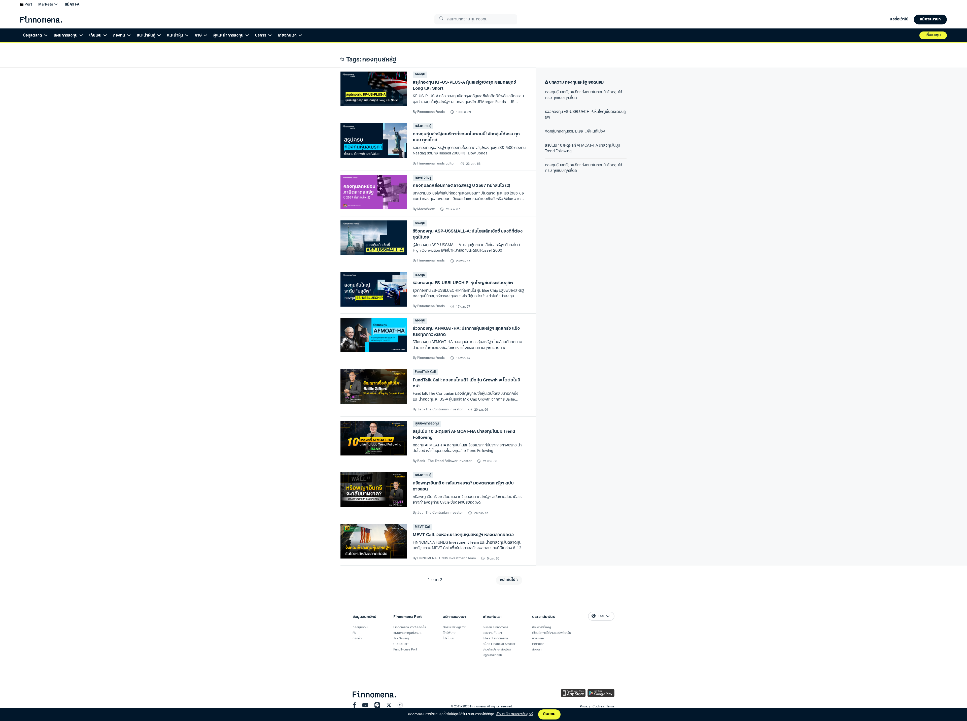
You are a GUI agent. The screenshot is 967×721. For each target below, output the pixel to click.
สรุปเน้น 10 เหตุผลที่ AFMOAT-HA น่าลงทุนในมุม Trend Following (582, 148)
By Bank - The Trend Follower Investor (442, 461)
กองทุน (420, 74)
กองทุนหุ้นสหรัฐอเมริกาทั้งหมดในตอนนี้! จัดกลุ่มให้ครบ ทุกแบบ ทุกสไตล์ (583, 95)
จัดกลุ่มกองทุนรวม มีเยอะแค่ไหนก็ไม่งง (575, 132)
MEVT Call (422, 527)
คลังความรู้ (423, 126)
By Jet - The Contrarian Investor (438, 409)
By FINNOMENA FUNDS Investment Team (444, 558)
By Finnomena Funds (429, 112)
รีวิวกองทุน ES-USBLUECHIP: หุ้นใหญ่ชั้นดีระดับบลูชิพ (585, 115)
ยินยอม (549, 714)
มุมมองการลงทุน (427, 423)
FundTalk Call (425, 372)
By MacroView (424, 209)
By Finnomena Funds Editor (434, 163)
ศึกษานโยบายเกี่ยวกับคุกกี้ (514, 714)
